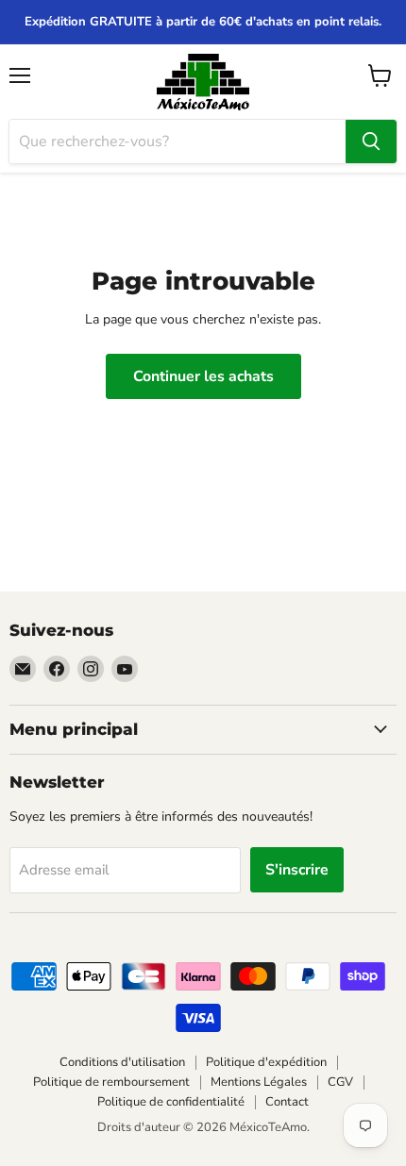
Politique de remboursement (111, 1082)
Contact (287, 1101)
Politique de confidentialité (171, 1101)
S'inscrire (297, 869)
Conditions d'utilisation (122, 1062)
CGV (340, 1082)
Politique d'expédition (266, 1062)
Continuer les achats (203, 376)
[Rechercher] (371, 141)
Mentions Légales (259, 1082)
